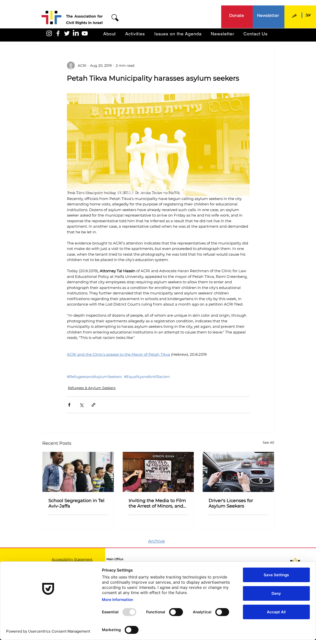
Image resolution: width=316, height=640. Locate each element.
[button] (115, 18)
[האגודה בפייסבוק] (58, 33)
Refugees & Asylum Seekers (92, 388)
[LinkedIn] (75, 33)
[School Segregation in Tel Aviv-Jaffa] (78, 472)
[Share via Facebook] (69, 404)
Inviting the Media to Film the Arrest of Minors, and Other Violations (157, 503)
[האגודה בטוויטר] (67, 33)
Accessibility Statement (72, 559)
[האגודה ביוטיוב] (84, 33)
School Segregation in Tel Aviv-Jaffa (76, 503)
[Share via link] (93, 404)
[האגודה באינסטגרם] (49, 33)
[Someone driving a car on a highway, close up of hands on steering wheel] (238, 472)
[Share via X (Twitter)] (81, 404)
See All (268, 442)
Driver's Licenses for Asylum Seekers (231, 503)
